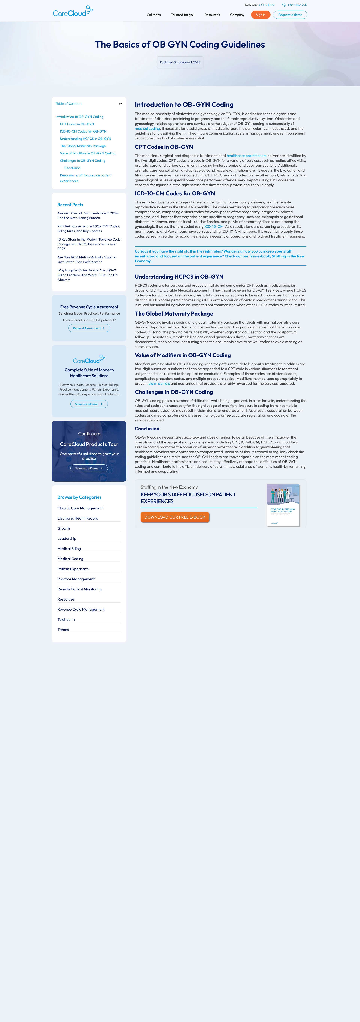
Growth (64, 528)
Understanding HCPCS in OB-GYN (85, 138)
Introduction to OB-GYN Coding (79, 117)
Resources (66, 599)
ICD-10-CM (214, 226)
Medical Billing (69, 548)
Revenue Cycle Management (81, 609)
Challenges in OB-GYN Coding (82, 160)
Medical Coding (70, 558)
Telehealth (66, 619)
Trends (63, 629)
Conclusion (72, 168)
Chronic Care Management (80, 508)
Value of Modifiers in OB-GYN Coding (87, 153)
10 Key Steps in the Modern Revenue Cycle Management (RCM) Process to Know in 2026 (89, 244)
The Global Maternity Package (83, 146)
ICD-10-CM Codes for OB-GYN (83, 131)
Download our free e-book (175, 517)
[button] (120, 104)
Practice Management (76, 579)
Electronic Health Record (78, 518)
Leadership (67, 538)
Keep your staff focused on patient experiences (86, 178)
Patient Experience (73, 568)
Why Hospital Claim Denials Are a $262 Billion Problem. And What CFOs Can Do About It (87, 275)
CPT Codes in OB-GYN (77, 124)
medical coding (147, 128)
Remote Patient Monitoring (80, 589)
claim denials (159, 383)
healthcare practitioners (247, 155)
